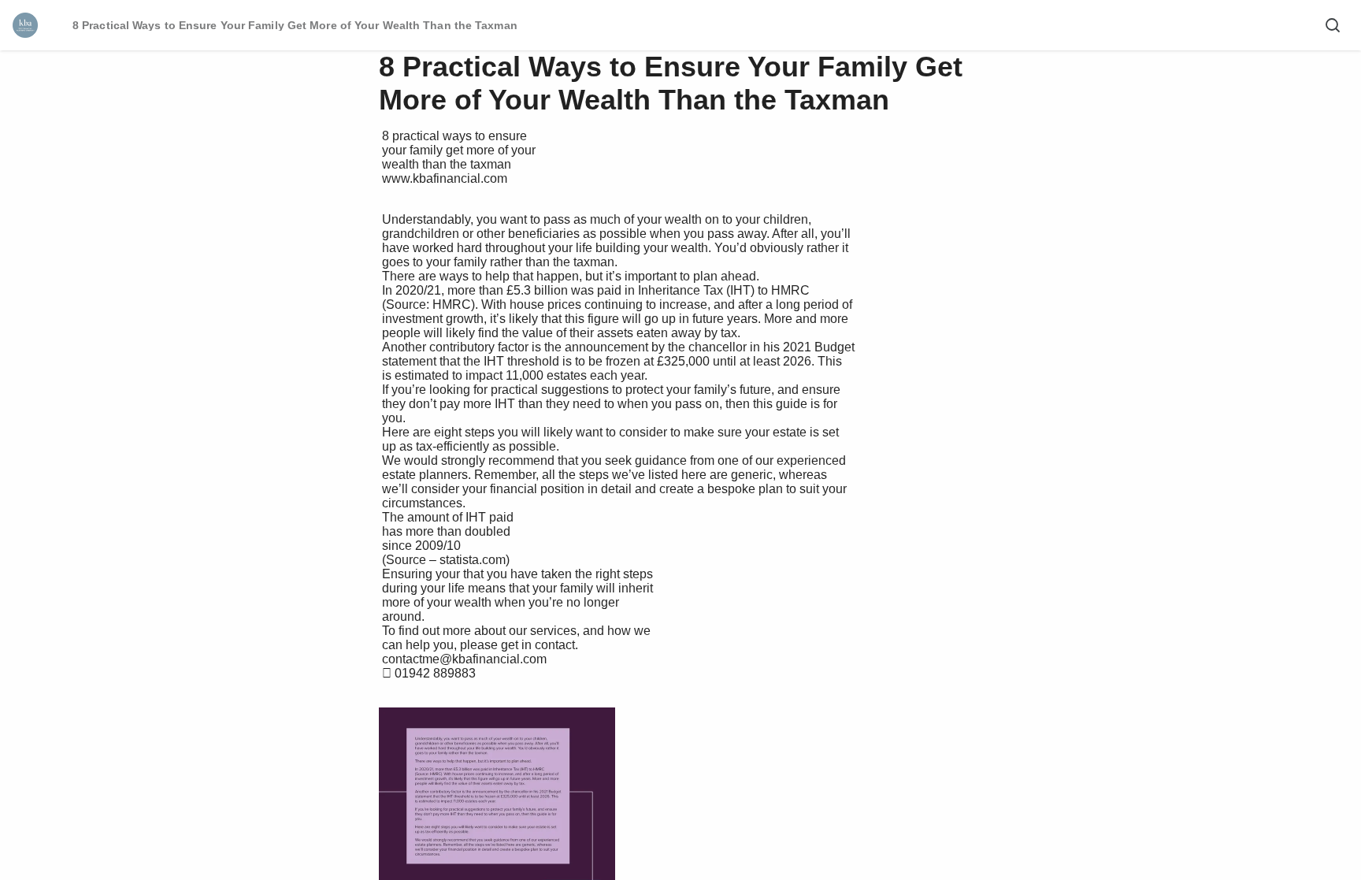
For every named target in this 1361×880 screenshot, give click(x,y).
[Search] (1332, 25)
